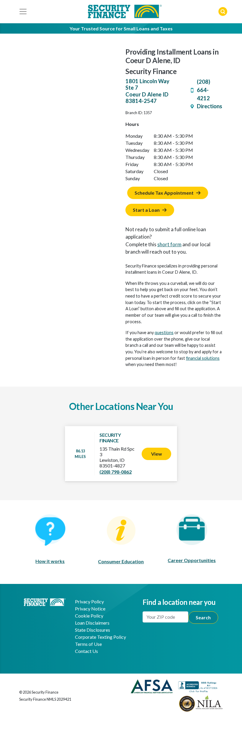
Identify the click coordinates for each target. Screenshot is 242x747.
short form (169, 244)
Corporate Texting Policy (100, 637)
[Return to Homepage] (45, 601)
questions (164, 332)
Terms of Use (88, 644)
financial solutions (203, 358)
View (156, 454)
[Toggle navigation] (23, 11)
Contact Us (86, 651)
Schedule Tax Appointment (164, 193)
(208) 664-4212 (203, 89)
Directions (209, 106)
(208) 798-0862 (115, 472)
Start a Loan (146, 210)
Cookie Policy (89, 615)
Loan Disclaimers (92, 622)
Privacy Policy (89, 601)
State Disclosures (92, 630)
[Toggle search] (222, 11)
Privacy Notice (90, 608)
